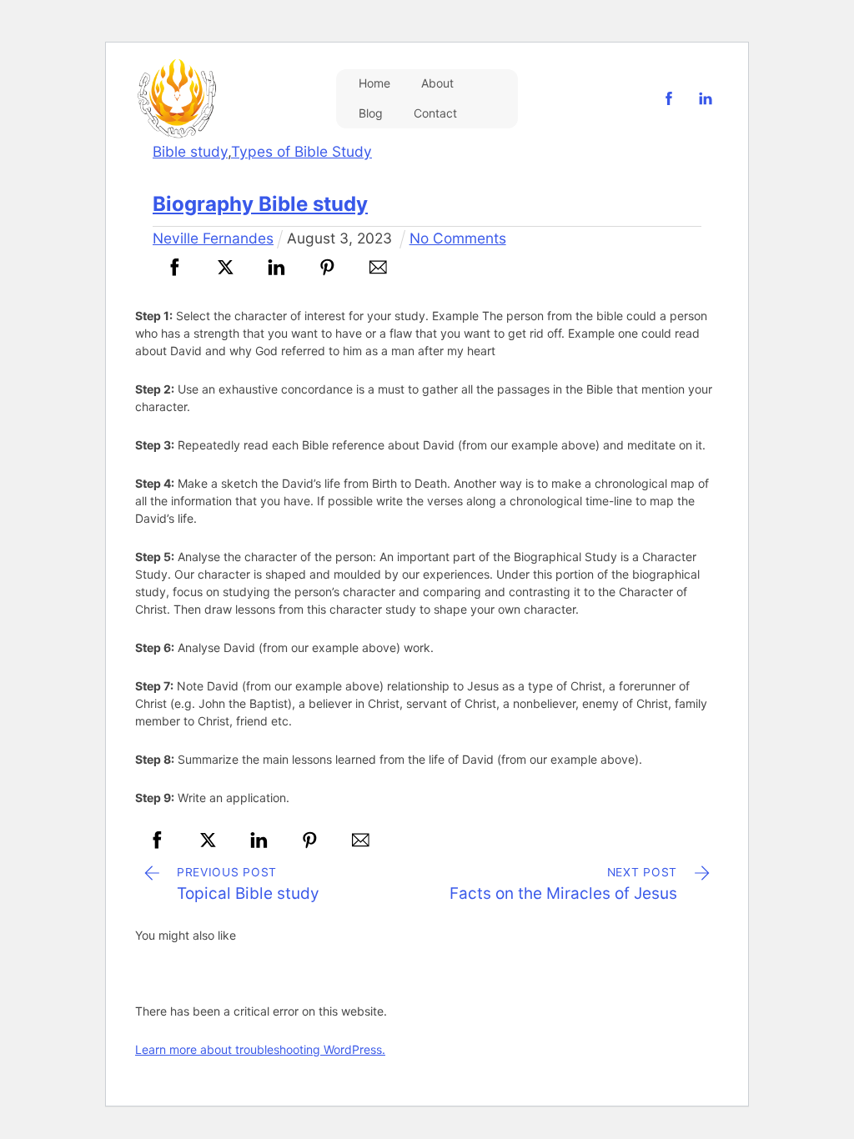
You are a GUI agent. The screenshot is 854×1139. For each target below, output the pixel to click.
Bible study (190, 151)
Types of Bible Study (301, 151)
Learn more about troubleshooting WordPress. (260, 1049)
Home (374, 83)
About (437, 83)
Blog (371, 113)
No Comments (457, 238)
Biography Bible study (260, 204)
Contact (435, 113)
